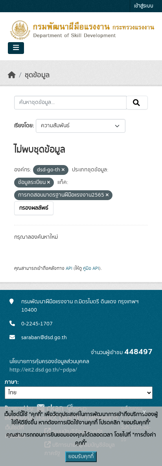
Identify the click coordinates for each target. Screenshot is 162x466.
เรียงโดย (23, 126)
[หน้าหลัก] (12, 75)
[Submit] (137, 103)
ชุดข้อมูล (37, 75)
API (69, 268)
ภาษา (11, 382)
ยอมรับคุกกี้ (81, 456)
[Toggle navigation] (16, 48)
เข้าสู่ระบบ (143, 6)
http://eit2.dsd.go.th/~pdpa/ (43, 370)
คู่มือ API (91, 268)
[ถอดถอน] (63, 170)
